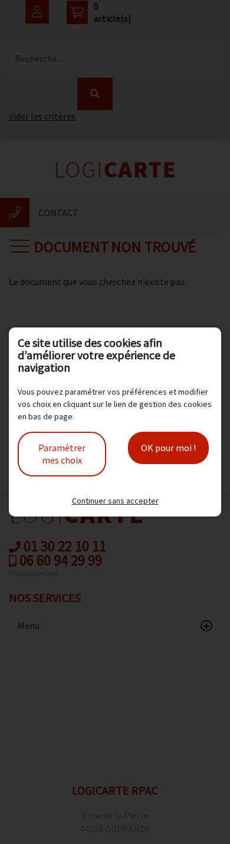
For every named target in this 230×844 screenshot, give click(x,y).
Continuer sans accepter (115, 500)
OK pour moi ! (168, 448)
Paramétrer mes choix (62, 454)
